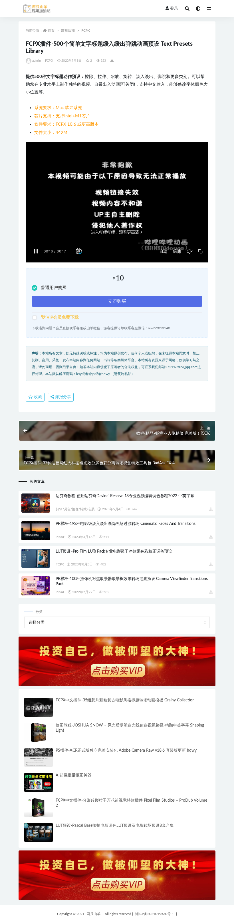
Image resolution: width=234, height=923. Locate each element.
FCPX (85, 30)
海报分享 (62, 397)
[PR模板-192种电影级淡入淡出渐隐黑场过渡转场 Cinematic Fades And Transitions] (35, 530)
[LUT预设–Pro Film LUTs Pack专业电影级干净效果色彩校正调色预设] (35, 558)
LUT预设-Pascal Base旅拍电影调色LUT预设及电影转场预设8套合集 (115, 826)
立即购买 (117, 301)
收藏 (37, 397)
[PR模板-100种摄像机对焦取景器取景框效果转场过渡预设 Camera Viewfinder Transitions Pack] (35, 585)
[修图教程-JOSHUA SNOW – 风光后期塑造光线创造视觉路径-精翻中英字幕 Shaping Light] (38, 732)
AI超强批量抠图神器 (74, 775)
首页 (51, 30)
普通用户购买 (53, 288)
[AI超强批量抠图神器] (38, 782)
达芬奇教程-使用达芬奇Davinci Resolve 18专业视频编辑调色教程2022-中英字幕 (125, 496)
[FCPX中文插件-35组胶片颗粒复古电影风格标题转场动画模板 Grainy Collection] (38, 707)
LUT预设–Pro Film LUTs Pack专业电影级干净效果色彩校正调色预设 (114, 551)
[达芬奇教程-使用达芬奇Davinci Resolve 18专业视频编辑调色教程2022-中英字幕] (35, 503)
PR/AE (60, 537)
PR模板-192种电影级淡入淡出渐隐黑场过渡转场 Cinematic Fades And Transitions (125, 524)
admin (36, 60)
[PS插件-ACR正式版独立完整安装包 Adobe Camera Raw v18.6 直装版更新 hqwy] (38, 757)
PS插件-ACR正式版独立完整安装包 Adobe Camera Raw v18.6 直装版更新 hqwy (126, 751)
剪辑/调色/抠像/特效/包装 (75, 509)
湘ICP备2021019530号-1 (154, 914)
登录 (174, 9)
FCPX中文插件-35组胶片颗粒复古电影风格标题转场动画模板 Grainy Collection (125, 700)
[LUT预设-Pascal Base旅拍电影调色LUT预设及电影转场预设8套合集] (38, 832)
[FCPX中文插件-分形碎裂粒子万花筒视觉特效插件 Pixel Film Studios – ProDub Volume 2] (38, 807)
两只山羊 (93, 914)
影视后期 (68, 30)
